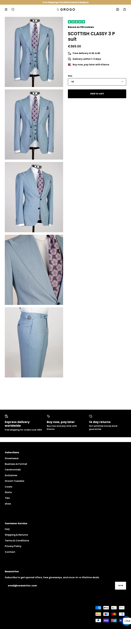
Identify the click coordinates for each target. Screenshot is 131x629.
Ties (7, 498)
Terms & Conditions (17, 540)
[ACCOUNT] (117, 9)
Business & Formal (16, 464)
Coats (8, 486)
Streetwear (12, 458)
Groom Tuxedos (14, 481)
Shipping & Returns (16, 534)
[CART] (124, 9)
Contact (10, 552)
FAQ (7, 529)
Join (120, 585)
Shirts (8, 492)
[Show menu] (7, 9)
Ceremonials (13, 469)
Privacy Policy (13, 546)
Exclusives (11, 475)
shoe (8, 503)
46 (72, 81)
